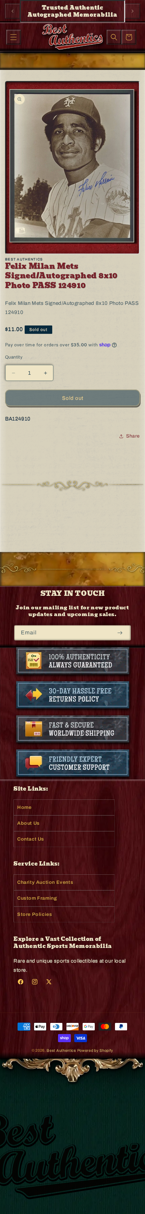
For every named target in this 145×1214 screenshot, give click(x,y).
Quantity (14, 357)
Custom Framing (37, 898)
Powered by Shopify (95, 1050)
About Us (28, 823)
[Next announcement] (132, 11)
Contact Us (30, 839)
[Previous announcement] (12, 11)
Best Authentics (61, 1050)
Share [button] (133, 436)
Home (24, 807)
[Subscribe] (120, 633)
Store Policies (34, 914)
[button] (13, 37)
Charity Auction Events (45, 882)
